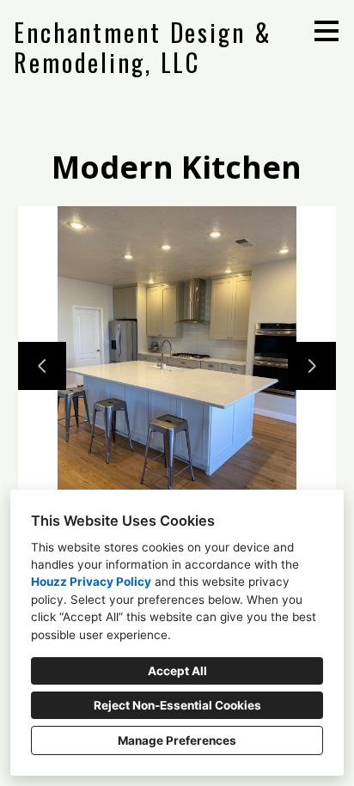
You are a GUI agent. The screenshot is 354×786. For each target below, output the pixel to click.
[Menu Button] (326, 31)
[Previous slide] (42, 366)
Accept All (177, 671)
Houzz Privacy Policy (91, 581)
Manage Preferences (177, 740)
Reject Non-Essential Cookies (177, 705)
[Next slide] (312, 366)
